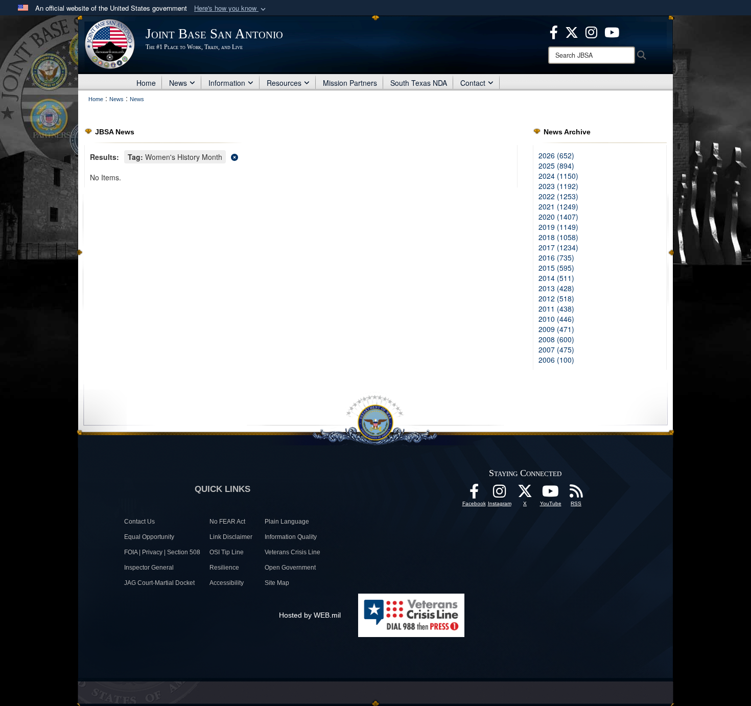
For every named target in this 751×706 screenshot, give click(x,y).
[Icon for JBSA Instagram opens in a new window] (591, 31)
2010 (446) (556, 319)
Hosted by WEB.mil (310, 615)
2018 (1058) (558, 237)
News (178, 83)
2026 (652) (556, 155)
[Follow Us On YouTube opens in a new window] (551, 494)
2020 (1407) (558, 216)
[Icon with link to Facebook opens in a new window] (554, 31)
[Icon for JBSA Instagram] (499, 494)
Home (146, 83)
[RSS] (576, 494)
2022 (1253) (558, 196)
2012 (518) (556, 298)
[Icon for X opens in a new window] (571, 31)
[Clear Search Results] (301, 156)
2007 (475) (556, 349)
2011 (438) (556, 308)
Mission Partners (350, 83)
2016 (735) (556, 257)
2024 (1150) (558, 176)
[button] (231, 8)
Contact (472, 83)
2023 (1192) (558, 186)
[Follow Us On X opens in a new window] (525, 494)
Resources (284, 83)
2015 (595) (556, 268)
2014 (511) (556, 278)
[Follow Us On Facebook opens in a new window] (474, 494)
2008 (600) (556, 339)
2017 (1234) (558, 247)
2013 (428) (556, 288)
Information (226, 83)
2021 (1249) (558, 206)
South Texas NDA (418, 83)
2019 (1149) (558, 227)
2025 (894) (556, 165)
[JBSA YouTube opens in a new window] (611, 31)
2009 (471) (556, 329)
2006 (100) (556, 360)
